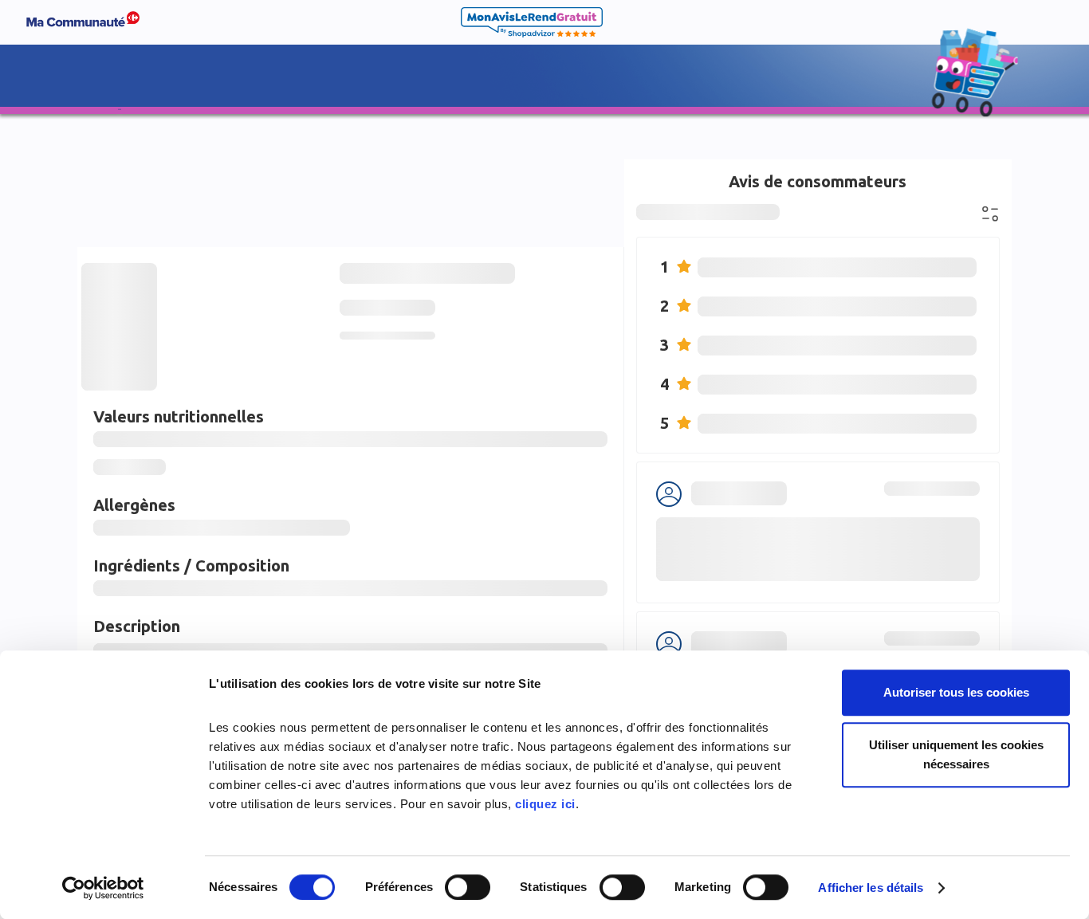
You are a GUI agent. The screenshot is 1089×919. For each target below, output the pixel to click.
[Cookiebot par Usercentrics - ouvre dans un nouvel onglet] (103, 888)
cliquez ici (545, 804)
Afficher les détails (870, 887)
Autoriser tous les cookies (956, 692)
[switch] (467, 887)
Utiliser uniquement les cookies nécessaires (956, 754)
